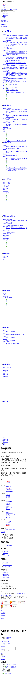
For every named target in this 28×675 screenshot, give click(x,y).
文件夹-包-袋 (6, 185)
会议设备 (5, 127)
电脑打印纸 (18, 151)
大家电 (5, 294)
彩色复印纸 (16, 155)
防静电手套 (17, 67)
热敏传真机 (20, 115)
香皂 (14, 90)
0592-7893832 (8, 673)
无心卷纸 (13, 72)
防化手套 (13, 65)
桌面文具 (5, 189)
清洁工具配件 (22, 81)
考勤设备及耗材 (7, 128)
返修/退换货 (9, 507)
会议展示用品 (6, 182)
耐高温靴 (19, 60)
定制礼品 (5, 370)
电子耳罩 (13, 63)
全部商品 (5, 439)
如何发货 (8, 488)
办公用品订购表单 (10, 529)
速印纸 (13, 158)
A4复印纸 (23, 146)
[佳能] (6, 134)
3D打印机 (19, 109)
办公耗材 (5, 16)
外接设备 (5, 239)
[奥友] (6, 166)
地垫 (4, 85)
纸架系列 (14, 78)
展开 (2, 659)
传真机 (5, 114)
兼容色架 (13, 228)
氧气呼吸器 (18, 76)
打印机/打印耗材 (7, 108)
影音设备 (5, 259)
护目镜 (18, 51)
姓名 (2, 647)
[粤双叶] (6, 94)
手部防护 (5, 64)
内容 (2, 653)
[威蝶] (6, 99)
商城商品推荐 (9, 489)
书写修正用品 (6, 183)
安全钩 (15, 44)
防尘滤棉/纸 (23, 73)
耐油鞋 (9, 58)
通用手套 (8, 65)
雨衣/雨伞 (21, 35)
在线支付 (8, 497)
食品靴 (15, 58)
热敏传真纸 (24, 151)
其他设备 (5, 131)
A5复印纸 (12, 148)
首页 (4, 437)
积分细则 (8, 481)
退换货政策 (8, 504)
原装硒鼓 (22, 220)
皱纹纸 (10, 158)
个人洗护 (5, 88)
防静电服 (14, 38)
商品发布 (8, 515)
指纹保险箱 (16, 343)
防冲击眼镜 (13, 51)
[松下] (6, 246)
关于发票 (8, 495)
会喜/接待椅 (9, 334)
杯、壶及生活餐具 (7, 82)
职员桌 (7, 331)
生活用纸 (5, 71)
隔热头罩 (14, 80)
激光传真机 (8, 115)
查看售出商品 (9, 486)
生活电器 (5, 293)
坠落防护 (5, 41)
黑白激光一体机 (19, 119)
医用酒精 (12, 45)
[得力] (6, 97)
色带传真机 (14, 115)
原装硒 (21, 225)
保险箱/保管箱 (6, 341)
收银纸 (7, 152)
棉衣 (11, 38)
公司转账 (8, 496)
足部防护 (5, 55)
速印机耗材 (6, 235)
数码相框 (16, 159)
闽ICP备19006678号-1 (22, 593)
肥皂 (16, 90)
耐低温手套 (12, 68)
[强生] (6, 91)
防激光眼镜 (15, 54)
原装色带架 (22, 228)
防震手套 (22, 68)
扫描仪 (5, 129)
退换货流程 (8, 506)
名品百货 (5, 376)
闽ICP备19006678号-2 (6, 595)
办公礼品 (5, 368)
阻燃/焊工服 (16, 35)
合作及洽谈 (8, 521)
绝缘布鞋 (20, 57)
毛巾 (7, 75)
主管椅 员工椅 (20, 334)
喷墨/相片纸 (9, 151)
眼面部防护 (6, 50)
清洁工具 (5, 80)
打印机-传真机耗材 (7, 219)
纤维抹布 (18, 78)
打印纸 (5, 149)
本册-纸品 (5, 186)
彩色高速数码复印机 (18, 124)
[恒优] (6, 92)
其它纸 (5, 156)
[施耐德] (6, 200)
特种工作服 (11, 37)
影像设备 (5, 256)
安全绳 (25, 44)
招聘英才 (8, 522)
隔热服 (15, 37)
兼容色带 (8, 228)
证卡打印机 (10, 111)
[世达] (6, 85)
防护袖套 (22, 67)
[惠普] (6, 137)
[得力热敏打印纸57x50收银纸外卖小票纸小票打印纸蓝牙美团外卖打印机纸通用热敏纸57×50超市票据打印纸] (16, 170)
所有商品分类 (4, 27)
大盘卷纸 (8, 72)
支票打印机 (10, 112)
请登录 (5, 4)
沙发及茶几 (6, 336)
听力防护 (5, 61)
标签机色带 (6, 230)
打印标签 (8, 232)
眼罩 (21, 51)
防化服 (11, 35)
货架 (7, 340)
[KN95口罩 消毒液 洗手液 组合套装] (15, 92)
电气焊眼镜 (22, 53)
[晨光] (6, 198)
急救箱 (11, 48)
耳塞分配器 (18, 63)
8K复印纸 (13, 146)
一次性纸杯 (8, 84)
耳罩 (9, 63)
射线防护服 (19, 38)
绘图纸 (12, 159)
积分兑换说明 (9, 501)
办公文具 (5, 191)
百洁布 (7, 81)
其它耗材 (5, 236)
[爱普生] (6, 135)
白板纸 (9, 159)
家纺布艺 (5, 74)
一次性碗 (14, 84)
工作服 (7, 35)
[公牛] (6, 306)
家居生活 (5, 373)
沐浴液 (11, 90)
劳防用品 (5, 18)
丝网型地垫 (8, 87)
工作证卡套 (8, 192)
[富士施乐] (6, 138)
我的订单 (8, 638)
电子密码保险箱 (10, 343)
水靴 (8, 60)
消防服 (19, 37)
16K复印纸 (18, 146)
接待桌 (14, 331)
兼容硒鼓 (8, 220)
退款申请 (8, 509)
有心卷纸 (17, 72)
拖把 (14, 81)
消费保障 (8, 517)
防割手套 (12, 67)
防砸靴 (7, 57)
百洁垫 (11, 81)
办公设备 (5, 15)
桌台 (4, 330)
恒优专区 (5, 443)
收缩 (4, 659)
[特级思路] (6, 98)
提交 (2, 654)
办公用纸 (5, 13)
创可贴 (7, 48)
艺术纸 (5, 154)
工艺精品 (5, 371)
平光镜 (11, 54)
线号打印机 (8, 109)
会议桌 (11, 331)
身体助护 (5, 34)
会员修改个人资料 (10, 514)
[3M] (6, 196)
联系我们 (8, 524)
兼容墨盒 (13, 220)
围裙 (8, 38)
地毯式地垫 (14, 87)
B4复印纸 (16, 148)
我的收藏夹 (8, 637)
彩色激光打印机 (17, 111)
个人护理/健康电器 (7, 297)
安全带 (7, 43)
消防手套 (17, 68)
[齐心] (6, 95)
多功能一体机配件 (10, 119)
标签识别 (5, 188)
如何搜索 (8, 482)
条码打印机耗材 (7, 233)
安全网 (7, 45)
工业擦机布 (8, 78)
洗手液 (7, 90)
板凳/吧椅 (14, 334)
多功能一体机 (6, 118)
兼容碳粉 (17, 220)
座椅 (4, 333)
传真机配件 (11, 117)
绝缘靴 (18, 58)
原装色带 (17, 228)
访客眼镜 (8, 51)
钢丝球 (17, 81)
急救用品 (5, 47)
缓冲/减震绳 (12, 43)
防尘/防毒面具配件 (14, 74)
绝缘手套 (17, 65)
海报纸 (19, 158)
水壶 (17, 84)
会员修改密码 (9, 513)
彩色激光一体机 (11, 121)
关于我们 (8, 525)
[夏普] (6, 139)
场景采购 (5, 444)
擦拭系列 (5, 77)
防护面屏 (10, 53)
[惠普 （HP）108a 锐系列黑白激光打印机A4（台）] (16, 142)
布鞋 (12, 58)
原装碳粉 (10, 222)
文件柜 (13, 340)
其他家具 (13, 337)
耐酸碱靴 (22, 58)
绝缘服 (24, 38)
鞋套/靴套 (12, 57)
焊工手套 (22, 65)
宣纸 (16, 158)
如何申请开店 (9, 491)
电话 (2, 649)
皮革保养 (10, 75)
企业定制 (5, 374)
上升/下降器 (20, 44)
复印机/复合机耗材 (7, 223)
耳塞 (7, 63)
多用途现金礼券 (7, 367)
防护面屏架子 (16, 53)
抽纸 (21, 72)
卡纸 (7, 158)
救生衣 (22, 37)
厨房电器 (5, 296)
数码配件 (5, 257)
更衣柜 (10, 340)
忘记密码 (8, 503)
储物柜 (5, 339)
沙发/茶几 (8, 337)
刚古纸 (23, 158)
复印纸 (5, 145)
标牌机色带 (6, 238)
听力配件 (23, 63)
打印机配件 (14, 109)
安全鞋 (16, 57)
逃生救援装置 (10, 44)
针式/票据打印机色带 (8, 226)
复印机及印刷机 (7, 122)
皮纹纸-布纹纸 (9, 155)
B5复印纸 (8, 146)
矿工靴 (11, 60)
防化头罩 (9, 80)
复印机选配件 (9, 124)
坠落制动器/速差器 (19, 43)
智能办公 (5, 442)
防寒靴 (15, 60)
